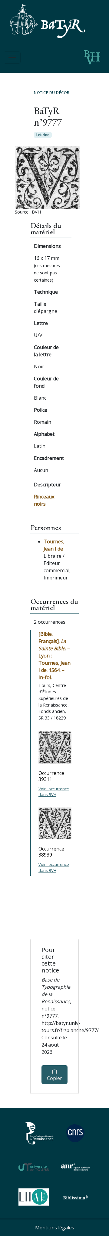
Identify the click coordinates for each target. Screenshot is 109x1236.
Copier (54, 1078)
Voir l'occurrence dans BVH (53, 791)
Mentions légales (54, 1227)
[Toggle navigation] (12, 58)
